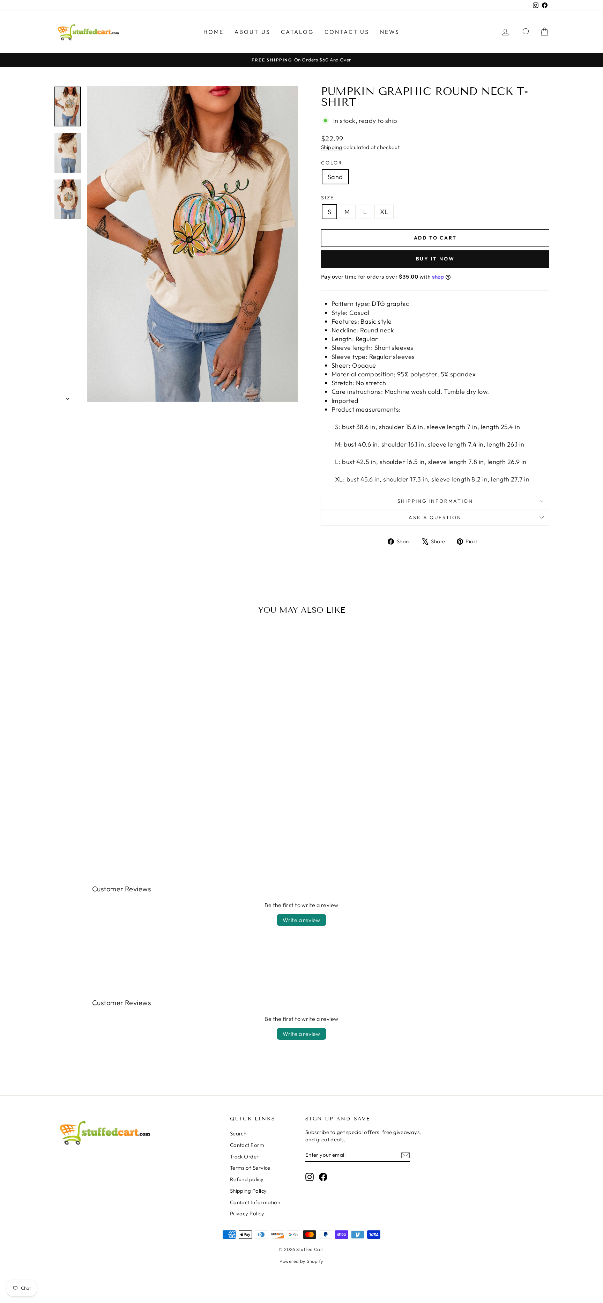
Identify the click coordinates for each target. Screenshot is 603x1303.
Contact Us (347, 31)
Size (327, 197)
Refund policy (247, 1179)
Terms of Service (250, 1167)
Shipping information (435, 501)
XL (384, 212)
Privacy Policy (247, 1213)
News (390, 31)
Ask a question (435, 517)
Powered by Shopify (301, 1261)
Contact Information (255, 1202)
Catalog (297, 31)
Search (238, 1133)
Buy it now (435, 259)
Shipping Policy (248, 1190)
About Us (252, 31)
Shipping (331, 147)
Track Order (244, 1156)
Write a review (301, 919)
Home (213, 31)
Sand (335, 177)
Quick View (112, 801)
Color (332, 163)
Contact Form (247, 1145)
